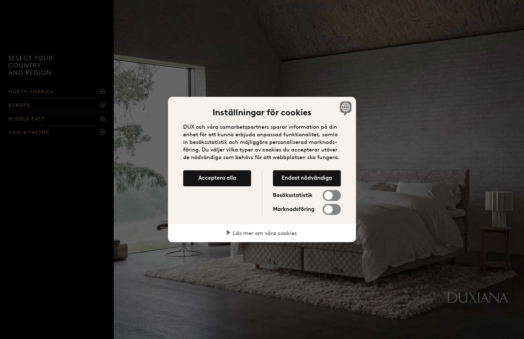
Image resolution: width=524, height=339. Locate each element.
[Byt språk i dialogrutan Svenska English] (344, 108)
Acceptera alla (217, 178)
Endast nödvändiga (307, 178)
